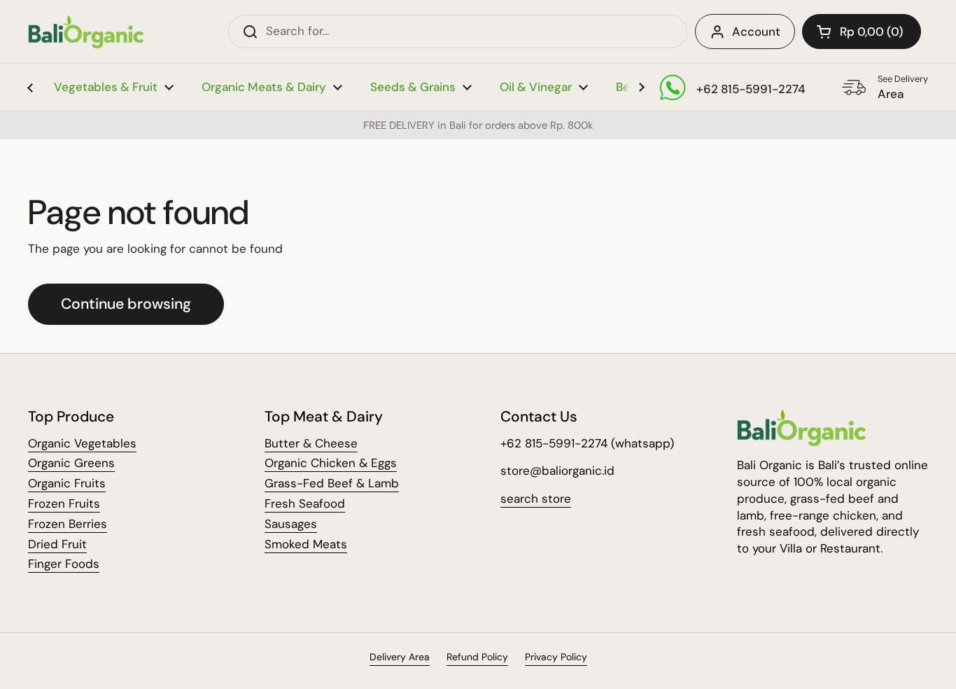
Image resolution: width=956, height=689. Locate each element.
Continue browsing (126, 304)
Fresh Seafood (305, 503)
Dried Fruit (57, 544)
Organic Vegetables (82, 443)
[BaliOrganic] (85, 31)
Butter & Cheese (311, 443)
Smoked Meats (306, 544)
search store (535, 498)
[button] (861, 31)
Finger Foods (63, 563)
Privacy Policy (556, 656)
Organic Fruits (67, 483)
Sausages (291, 523)
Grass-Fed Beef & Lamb (332, 483)
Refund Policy (477, 656)
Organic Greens (71, 463)
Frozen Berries (67, 523)
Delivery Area (400, 656)
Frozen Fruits (64, 503)
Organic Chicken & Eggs (331, 463)
